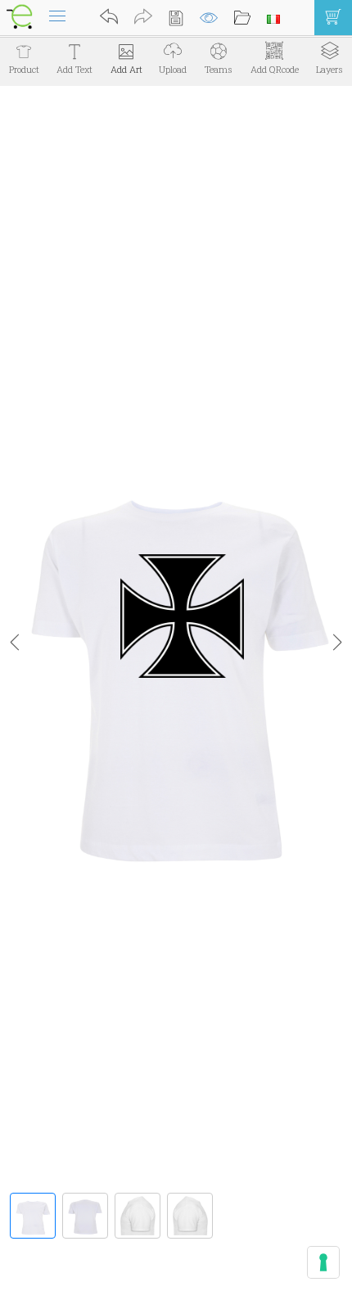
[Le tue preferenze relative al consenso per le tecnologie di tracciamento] (323, 1262)
